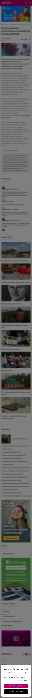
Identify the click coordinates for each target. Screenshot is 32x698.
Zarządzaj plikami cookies (16, 691)
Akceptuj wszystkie (16, 685)
